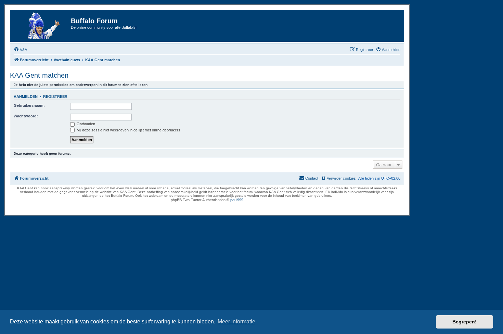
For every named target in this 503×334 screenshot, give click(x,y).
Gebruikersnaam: (29, 105)
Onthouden (85, 124)
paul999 (236, 200)
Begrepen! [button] (464, 321)
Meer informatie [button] (236, 321)
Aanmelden (26, 96)
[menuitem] (20, 50)
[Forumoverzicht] (41, 26)
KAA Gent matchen (39, 75)
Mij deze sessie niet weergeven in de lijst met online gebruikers (128, 130)
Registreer (55, 96)
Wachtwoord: (26, 116)
